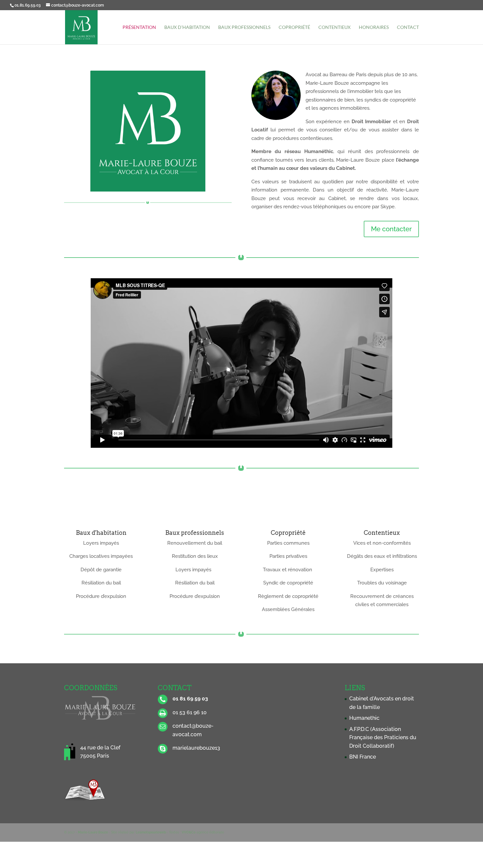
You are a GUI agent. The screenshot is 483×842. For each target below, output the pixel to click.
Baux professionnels (244, 27)
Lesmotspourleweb (151, 832)
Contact (408, 27)
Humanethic (364, 718)
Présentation (139, 27)
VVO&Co (189, 832)
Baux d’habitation (187, 27)
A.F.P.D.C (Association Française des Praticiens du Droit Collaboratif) (382, 737)
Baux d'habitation (101, 532)
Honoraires (374, 27)
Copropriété (294, 27)
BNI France (362, 757)
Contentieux (334, 27)
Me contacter (391, 229)
